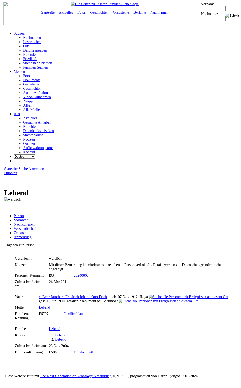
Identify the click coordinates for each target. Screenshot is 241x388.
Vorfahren (21, 220)
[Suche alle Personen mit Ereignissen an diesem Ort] (188, 297)
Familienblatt (73, 314)
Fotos (81, 12)
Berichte (139, 12)
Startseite (48, 12)
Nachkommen (24, 224)
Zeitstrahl (21, 233)
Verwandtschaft (25, 228)
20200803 (81, 275)
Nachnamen (159, 12)
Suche (23, 169)
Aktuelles (66, 12)
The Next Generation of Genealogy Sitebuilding (76, 376)
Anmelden (36, 169)
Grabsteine (121, 12)
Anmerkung (23, 237)
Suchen (19, 33)
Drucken (10, 173)
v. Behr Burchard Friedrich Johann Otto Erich (73, 297)
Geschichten (99, 12)
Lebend (44, 307)
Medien (19, 71)
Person (19, 216)
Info (17, 114)
